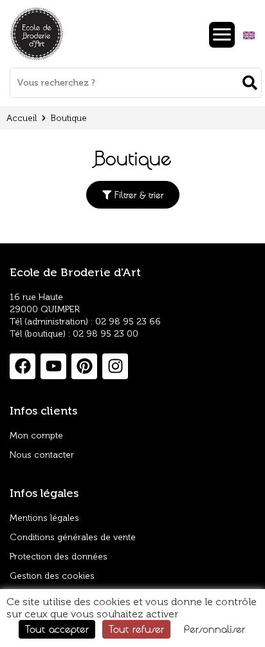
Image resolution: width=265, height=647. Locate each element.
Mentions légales (44, 517)
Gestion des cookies (52, 575)
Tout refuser (136, 629)
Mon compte (36, 435)
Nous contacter (42, 454)
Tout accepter (57, 629)
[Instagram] (115, 366)
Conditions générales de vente (73, 537)
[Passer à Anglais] (249, 36)
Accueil (21, 118)
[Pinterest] (84, 366)
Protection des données (58, 556)
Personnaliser (214, 629)
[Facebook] (22, 366)
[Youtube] (53, 366)
